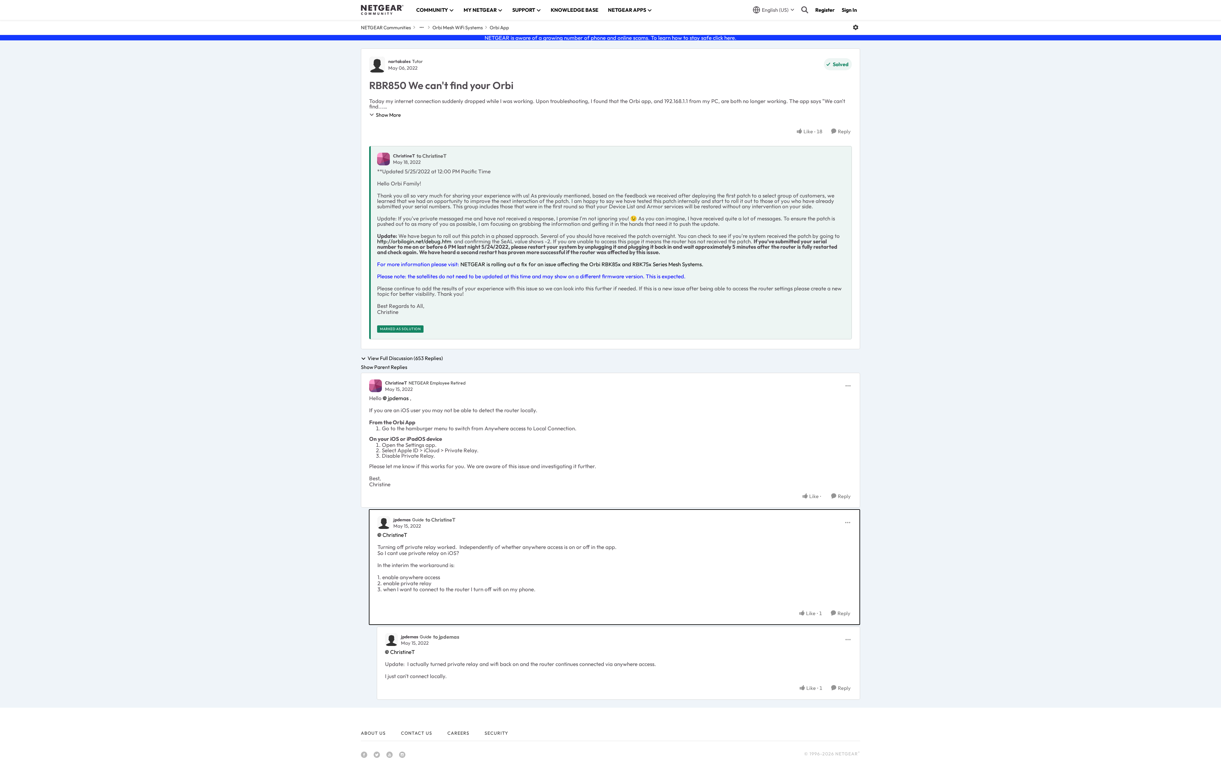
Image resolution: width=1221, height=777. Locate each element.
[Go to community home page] (382, 10)
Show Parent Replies (384, 367)
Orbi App (499, 27)
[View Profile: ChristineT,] (383, 159)
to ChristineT (431, 155)
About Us (373, 733)
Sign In (849, 10)
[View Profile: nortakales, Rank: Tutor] (377, 65)
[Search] (805, 10)
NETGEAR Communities (386, 27)
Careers (458, 733)
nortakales (399, 61)
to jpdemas (446, 636)
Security (496, 733)
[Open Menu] (855, 27)
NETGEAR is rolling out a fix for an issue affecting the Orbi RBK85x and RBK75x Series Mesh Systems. (581, 264)
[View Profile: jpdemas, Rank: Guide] (383, 522)
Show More (388, 114)
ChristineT (404, 156)
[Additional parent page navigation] (421, 27)
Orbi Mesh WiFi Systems (457, 27)
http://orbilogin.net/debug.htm (414, 241)
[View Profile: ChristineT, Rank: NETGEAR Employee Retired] (375, 385)
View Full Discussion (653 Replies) (405, 358)
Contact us (416, 733)
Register (825, 10)
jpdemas (398, 398)
